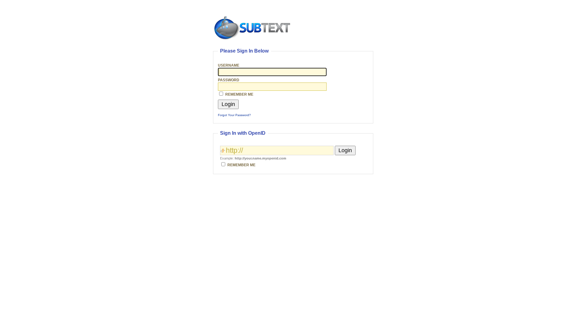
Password (228, 80)
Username (228, 65)
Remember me (239, 94)
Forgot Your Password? (234, 115)
